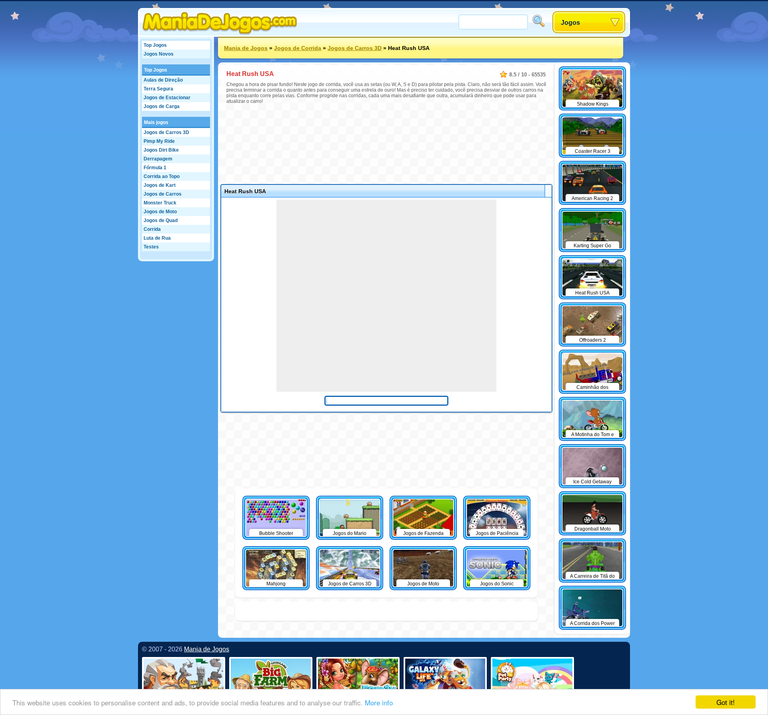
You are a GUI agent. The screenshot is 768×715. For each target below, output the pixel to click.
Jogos (570, 22)
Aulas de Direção (163, 80)
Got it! (725, 702)
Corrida (152, 229)
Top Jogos (155, 45)
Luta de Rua (157, 238)
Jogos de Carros (163, 194)
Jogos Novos (159, 54)
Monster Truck (160, 203)
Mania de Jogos (246, 48)
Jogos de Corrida (297, 48)
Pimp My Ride (159, 141)
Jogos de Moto (160, 211)
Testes (151, 247)
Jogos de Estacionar (167, 97)
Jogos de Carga (162, 106)
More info (379, 702)
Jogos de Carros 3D (166, 132)
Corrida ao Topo (162, 176)
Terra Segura (158, 89)
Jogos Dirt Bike (161, 150)
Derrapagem (158, 159)
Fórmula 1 (155, 167)
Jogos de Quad (161, 220)
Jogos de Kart (160, 185)
